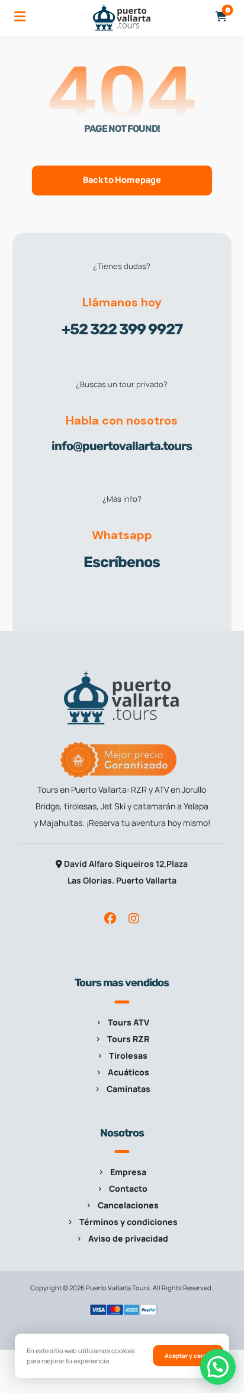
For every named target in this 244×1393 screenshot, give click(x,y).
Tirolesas (128, 1055)
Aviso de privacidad (128, 1238)
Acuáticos (128, 1072)
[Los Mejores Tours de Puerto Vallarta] (122, 17)
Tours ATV (128, 1022)
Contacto (128, 1188)
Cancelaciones (128, 1205)
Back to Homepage (121, 180)
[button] (20, 16)
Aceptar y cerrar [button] (188, 1355)
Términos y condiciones (128, 1221)
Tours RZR (128, 1038)
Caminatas (128, 1088)
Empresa (128, 1171)
